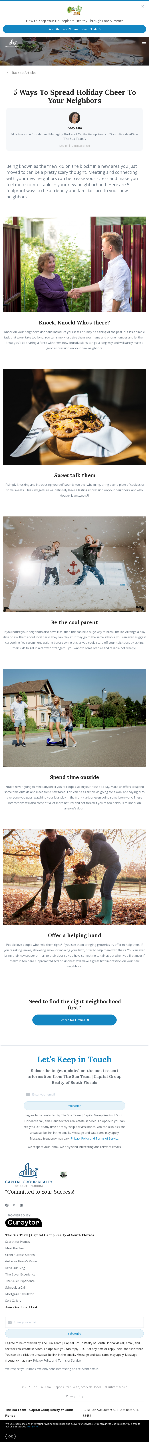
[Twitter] (14, 1205)
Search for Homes (17, 1242)
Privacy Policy (74, 1396)
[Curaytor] (23, 1226)
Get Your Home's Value (21, 1261)
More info (32, 1426)
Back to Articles (24, 72)
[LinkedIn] (21, 1205)
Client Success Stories (20, 1255)
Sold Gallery (13, 1301)
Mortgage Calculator (19, 1294)
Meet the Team (15, 1248)
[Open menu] (144, 43)
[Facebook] (7, 1205)
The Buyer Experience (20, 1274)
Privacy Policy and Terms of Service (94, 1138)
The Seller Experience (20, 1281)
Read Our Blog (15, 1268)
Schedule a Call (15, 1287)
